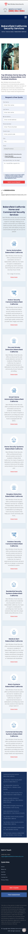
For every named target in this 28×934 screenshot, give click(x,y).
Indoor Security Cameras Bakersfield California (14, 302)
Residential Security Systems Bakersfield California (14, 593)
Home (3, 31)
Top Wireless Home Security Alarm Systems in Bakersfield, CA (12, 780)
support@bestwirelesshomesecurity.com (14, 195)
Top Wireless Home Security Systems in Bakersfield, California (13, 817)
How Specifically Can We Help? (11, 160)
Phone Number (7, 124)
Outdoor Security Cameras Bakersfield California (14, 544)
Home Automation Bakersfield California (14, 251)
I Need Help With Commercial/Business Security (13, 157)
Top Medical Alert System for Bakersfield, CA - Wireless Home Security (12, 787)
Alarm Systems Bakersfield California (14, 685)
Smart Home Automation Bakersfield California (14, 399)
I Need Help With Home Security (13, 154)
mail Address (7, 116)
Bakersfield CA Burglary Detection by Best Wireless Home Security (13, 806)
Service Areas (10, 31)
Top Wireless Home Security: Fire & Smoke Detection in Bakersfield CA (12, 793)
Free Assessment (14, 895)
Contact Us (4, 877)
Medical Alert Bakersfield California (14, 640)
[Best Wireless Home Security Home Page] (14, 4)
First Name (6, 102)
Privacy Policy (4, 880)
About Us (3, 869)
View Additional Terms (10, 178)
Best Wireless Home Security (16, 928)
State (4, 146)
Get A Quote (14, 888)
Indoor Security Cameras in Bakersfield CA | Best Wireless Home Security (13, 834)
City (4, 138)
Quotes (3, 872)
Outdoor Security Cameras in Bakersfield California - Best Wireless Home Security (13, 800)
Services (3, 874)
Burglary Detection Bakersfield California (14, 495)
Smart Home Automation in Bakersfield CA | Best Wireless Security (13, 828)
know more (14, 277)
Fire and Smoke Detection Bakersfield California (14, 349)
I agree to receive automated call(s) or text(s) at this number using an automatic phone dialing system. (14, 176)
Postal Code (6, 131)
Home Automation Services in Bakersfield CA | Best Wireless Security (13, 812)
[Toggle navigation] (25, 17)
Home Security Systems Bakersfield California (14, 448)
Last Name (6, 109)
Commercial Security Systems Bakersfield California (14, 734)
